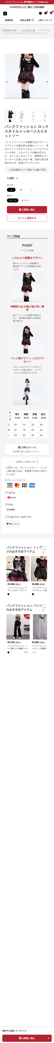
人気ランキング (45, 20)
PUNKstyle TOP (9, 30)
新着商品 (9, 20)
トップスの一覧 (28, 30)
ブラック (13, 200)
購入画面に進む (27, 209)
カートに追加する (27, 218)
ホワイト (25, 200)
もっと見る (44, 549)
